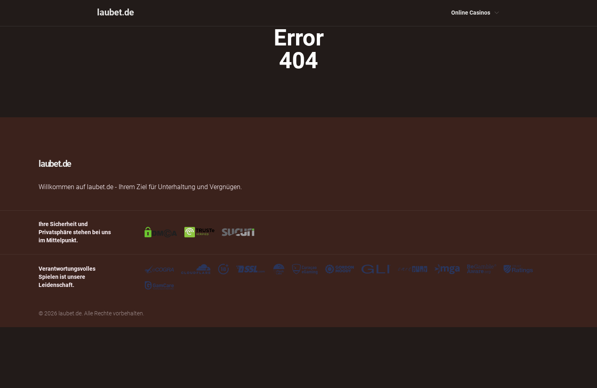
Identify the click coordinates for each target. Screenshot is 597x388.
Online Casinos (470, 12)
